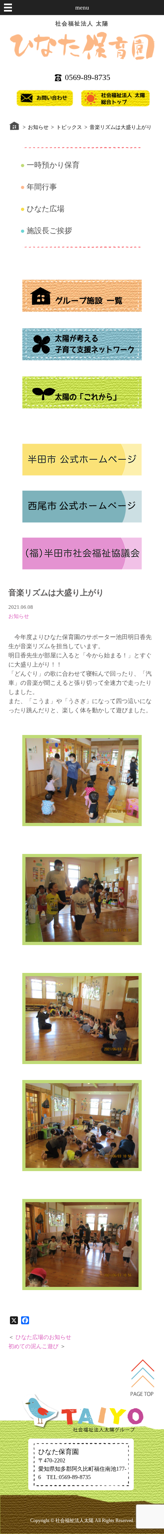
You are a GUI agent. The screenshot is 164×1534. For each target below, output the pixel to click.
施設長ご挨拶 (49, 230)
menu (82, 7)
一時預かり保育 (53, 165)
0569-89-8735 (87, 77)
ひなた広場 (45, 209)
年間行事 (42, 187)
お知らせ (18, 616)
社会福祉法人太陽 (74, 1520)
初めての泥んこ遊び (33, 1346)
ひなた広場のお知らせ (43, 1337)
